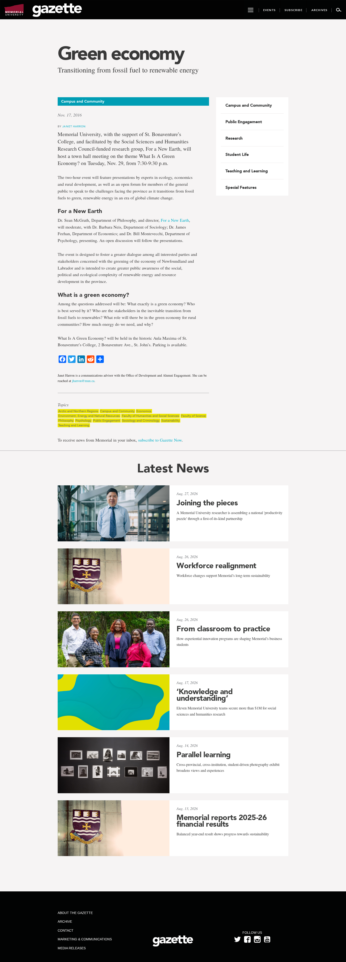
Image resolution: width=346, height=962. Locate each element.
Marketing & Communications (85, 939)
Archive (65, 921)
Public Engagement (106, 420)
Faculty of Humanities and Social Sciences (150, 416)
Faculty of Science (193, 416)
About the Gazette (75, 913)
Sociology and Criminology (140, 420)
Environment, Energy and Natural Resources (89, 416)
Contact (65, 930)
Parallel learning (204, 754)
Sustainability (170, 420)
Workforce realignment (216, 565)
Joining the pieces (207, 502)
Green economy (121, 53)
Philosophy (65, 420)
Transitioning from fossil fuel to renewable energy (128, 70)
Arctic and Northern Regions (78, 411)
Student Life (237, 154)
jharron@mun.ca (83, 380)
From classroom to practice (223, 628)
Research (234, 138)
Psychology (83, 420)
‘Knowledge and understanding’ (205, 694)
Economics (144, 411)
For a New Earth (175, 220)
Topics (63, 405)
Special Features (241, 187)
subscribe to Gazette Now (160, 440)
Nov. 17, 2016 (70, 115)
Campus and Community (117, 411)
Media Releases (72, 948)
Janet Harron (74, 126)
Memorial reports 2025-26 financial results (222, 820)
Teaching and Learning (73, 425)
